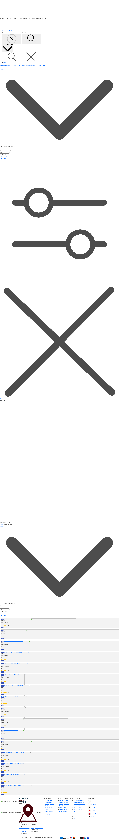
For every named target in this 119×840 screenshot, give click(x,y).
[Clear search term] (11, 39)
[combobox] (12, 33)
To (9, 152)
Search (24, 32)
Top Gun (3, 158)
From (10, 150)
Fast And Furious (5, 156)
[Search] (31, 39)
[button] (3, 69)
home (1, 524)
